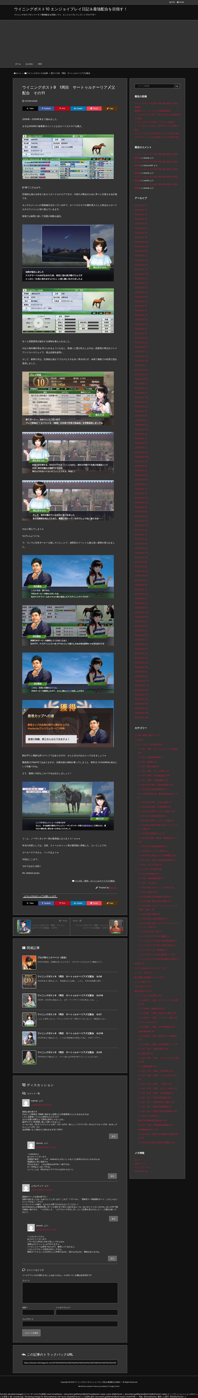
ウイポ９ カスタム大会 (150, 864)
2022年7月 (141, 306)
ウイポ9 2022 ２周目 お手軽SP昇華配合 (156, 860)
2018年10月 (141, 480)
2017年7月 (141, 539)
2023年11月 (141, 246)
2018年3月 (141, 502)
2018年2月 (141, 507)
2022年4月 (141, 319)
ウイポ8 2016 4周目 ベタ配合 (154, 1084)
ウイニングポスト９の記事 (37, 73)
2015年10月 (141, 635)
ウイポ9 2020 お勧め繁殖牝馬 (152, 789)
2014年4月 (141, 713)
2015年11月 (141, 630)
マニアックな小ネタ (148, 1022)
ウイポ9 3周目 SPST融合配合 (154, 775)
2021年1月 (141, 365)
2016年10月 (141, 580)
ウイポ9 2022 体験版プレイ (151, 833)
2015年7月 (141, 644)
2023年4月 (141, 269)
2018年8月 (141, 484)
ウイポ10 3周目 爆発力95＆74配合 (154, 901)
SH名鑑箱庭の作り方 (148, 1129)
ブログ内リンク (143, 986)
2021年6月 (141, 351)
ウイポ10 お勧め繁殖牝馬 (151, 878)
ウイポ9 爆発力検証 (148, 766)
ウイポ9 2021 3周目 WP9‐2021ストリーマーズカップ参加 (158, 827)
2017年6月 (141, 544)
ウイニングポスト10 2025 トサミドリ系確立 (154, 122)
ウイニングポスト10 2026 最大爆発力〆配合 (158, 959)
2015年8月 (141, 640)
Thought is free (113, 1386)
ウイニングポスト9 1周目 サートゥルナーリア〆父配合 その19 (70, 1033)
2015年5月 (141, 653)
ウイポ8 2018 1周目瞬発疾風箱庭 (155, 1125)
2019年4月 (141, 457)
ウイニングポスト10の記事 (148, 869)
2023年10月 (141, 251)
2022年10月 (141, 297)
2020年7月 (141, 388)
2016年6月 (141, 598)
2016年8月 (141, 589)
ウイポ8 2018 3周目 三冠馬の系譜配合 (156, 1142)
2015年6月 (141, 649)
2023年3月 (141, 274)
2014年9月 (141, 690)
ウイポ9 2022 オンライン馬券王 (153, 851)
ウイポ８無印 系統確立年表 (151, 1008)
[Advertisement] (99, 40)
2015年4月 (141, 658)
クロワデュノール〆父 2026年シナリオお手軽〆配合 (157, 137)
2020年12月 (141, 370)
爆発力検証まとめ (144, 991)
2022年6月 (141, 310)
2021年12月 (141, 338)
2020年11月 (141, 374)
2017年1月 (141, 566)
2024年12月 (141, 228)
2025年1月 (141, 223)
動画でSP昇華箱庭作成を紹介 (152, 1120)
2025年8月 (141, 210)
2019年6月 (141, 447)
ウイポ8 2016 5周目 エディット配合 (157, 1088)
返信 (113, 1136)
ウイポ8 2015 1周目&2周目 (153, 1049)
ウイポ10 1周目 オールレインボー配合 (156, 887)
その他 (139, 740)
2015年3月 (141, 662)
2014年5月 (141, 708)
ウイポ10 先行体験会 (148, 874)
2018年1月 (141, 512)
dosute (113, 887)
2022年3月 (141, 324)
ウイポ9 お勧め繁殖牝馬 (150, 757)
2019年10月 (141, 429)
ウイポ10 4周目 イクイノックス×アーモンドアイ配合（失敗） (158, 908)
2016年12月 (141, 571)
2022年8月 (141, 301)
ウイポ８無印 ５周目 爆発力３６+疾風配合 (157, 1038)
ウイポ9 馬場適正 (147, 762)
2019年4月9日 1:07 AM (41, 1105)
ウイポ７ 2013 (143, 973)
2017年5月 (141, 548)
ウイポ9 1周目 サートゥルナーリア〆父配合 (71, 73)
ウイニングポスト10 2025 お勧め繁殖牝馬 (157, 941)
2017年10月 (141, 525)
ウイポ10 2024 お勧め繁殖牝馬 (152, 918)
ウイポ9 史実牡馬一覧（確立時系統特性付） (158, 796)
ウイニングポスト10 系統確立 (152, 950)
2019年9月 (141, 434)
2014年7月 (141, 699)
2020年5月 (142, 397)
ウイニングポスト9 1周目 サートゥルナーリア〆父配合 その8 (70, 976)
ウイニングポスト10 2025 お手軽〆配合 (156, 945)
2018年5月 (141, 493)
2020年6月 (141, 393)
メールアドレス (63, 1307)
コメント (26, 1280)
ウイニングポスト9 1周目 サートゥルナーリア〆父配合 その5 (70, 1052)
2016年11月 (141, 576)
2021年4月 (141, 361)
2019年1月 (141, 470)
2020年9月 (141, 383)
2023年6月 (141, 260)
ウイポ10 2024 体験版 (149, 914)
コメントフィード (142, 1167)
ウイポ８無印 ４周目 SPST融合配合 (156, 1027)
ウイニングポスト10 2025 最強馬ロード (156, 954)
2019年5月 (141, 452)
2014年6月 (141, 704)
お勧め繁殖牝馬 (146, 1031)
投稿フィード (140, 1163)
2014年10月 (142, 685)
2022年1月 (141, 333)
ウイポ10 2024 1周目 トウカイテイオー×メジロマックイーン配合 (158, 925)
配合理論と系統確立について (149, 977)
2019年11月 (141, 425)
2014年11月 (142, 681)
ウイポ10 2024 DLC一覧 (150, 931)
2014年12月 (141, 676)
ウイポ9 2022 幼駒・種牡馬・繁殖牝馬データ (157, 840)
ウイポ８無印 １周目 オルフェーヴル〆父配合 (158, 1002)
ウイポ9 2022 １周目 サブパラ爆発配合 (157, 855)
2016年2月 (141, 617)
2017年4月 (141, 553)
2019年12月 (141, 420)
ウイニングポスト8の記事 (148, 995)
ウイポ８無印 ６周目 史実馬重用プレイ (158, 1044)
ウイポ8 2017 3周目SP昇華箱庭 (154, 1106)
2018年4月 (141, 498)
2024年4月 (141, 233)
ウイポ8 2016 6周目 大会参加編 (155, 1093)
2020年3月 (141, 406)
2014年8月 (141, 694)
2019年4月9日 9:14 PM (46, 1230)
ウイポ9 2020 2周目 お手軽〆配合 (154, 802)
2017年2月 (141, 562)
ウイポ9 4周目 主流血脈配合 (153, 780)
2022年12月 (141, 287)
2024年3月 (141, 237)
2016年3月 (141, 612)
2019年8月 (141, 438)
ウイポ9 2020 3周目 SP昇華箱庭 (154, 807)
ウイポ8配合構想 (147, 1066)
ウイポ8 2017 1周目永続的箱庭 (154, 1097)
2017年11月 (141, 521)
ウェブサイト (28, 1319)
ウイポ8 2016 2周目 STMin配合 (155, 1071)
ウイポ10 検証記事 (148, 892)
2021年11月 (141, 342)
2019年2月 (141, 466)
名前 (24, 1307)
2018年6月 (141, 489)
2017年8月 (141, 534)
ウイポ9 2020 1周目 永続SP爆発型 (155, 785)
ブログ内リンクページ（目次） (53, 957)
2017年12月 (141, 516)
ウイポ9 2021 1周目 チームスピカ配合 (156, 811)
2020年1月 (141, 415)
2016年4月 (141, 608)
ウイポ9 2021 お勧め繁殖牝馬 (152, 816)
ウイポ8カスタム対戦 (148, 1116)
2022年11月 (141, 292)
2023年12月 (141, 242)
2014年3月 (141, 717)
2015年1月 (141, 672)
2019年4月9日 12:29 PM (41, 1190)
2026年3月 (141, 205)
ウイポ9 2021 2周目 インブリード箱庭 (156, 820)
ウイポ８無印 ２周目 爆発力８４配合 (157, 1013)
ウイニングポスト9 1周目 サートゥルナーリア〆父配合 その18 (70, 995)
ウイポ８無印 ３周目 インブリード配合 (158, 1017)
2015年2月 (141, 667)
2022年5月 (141, 315)
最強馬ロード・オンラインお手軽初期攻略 (153, 111)
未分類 (139, 963)
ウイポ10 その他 (147, 883)
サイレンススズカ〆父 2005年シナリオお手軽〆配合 (157, 133)
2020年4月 (141, 402)
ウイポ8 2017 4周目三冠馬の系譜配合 (157, 1111)
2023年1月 (141, 283)
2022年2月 (141, 329)
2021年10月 (141, 347)
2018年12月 (141, 475)
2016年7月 (141, 594)
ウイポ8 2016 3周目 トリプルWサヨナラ (157, 1077)
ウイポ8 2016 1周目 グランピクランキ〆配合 (158, 1060)
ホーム (18, 73)
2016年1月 (141, 621)
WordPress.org (141, 1171)
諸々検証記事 (145, 1053)
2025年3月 (141, 219)
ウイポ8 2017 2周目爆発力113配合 (156, 1102)
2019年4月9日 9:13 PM (46, 1147)
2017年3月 (141, 557)
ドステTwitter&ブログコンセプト (150, 968)
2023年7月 (141, 255)
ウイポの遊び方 (143, 982)
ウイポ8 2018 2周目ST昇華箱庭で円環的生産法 (158, 1136)
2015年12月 (141, 626)
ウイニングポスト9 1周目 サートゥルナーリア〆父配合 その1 (70, 1014)
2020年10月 (141, 379)
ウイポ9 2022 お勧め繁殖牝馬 (152, 846)
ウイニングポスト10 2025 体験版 (153, 936)
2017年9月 (141, 530)
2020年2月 (141, 411)
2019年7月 (141, 443)
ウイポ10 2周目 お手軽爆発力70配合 (155, 896)
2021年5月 (141, 356)
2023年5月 (141, 265)
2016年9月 (141, 585)
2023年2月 (141, 278)
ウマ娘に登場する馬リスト (147, 735)
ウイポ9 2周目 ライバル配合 (153, 771)
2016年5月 (141, 603)
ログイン (138, 1160)
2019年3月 (141, 461)
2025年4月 (141, 214)
